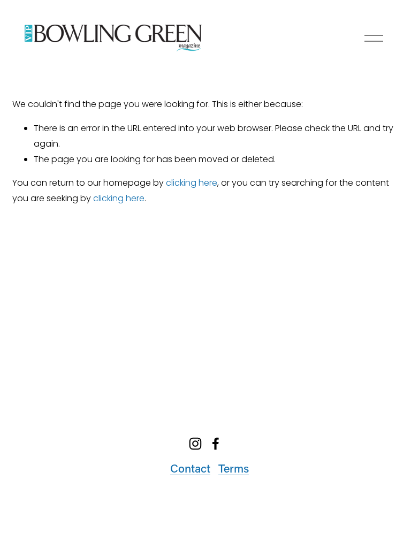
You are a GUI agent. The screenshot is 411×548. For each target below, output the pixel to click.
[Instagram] (195, 443)
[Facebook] (215, 443)
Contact (190, 468)
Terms (233, 468)
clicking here (191, 183)
